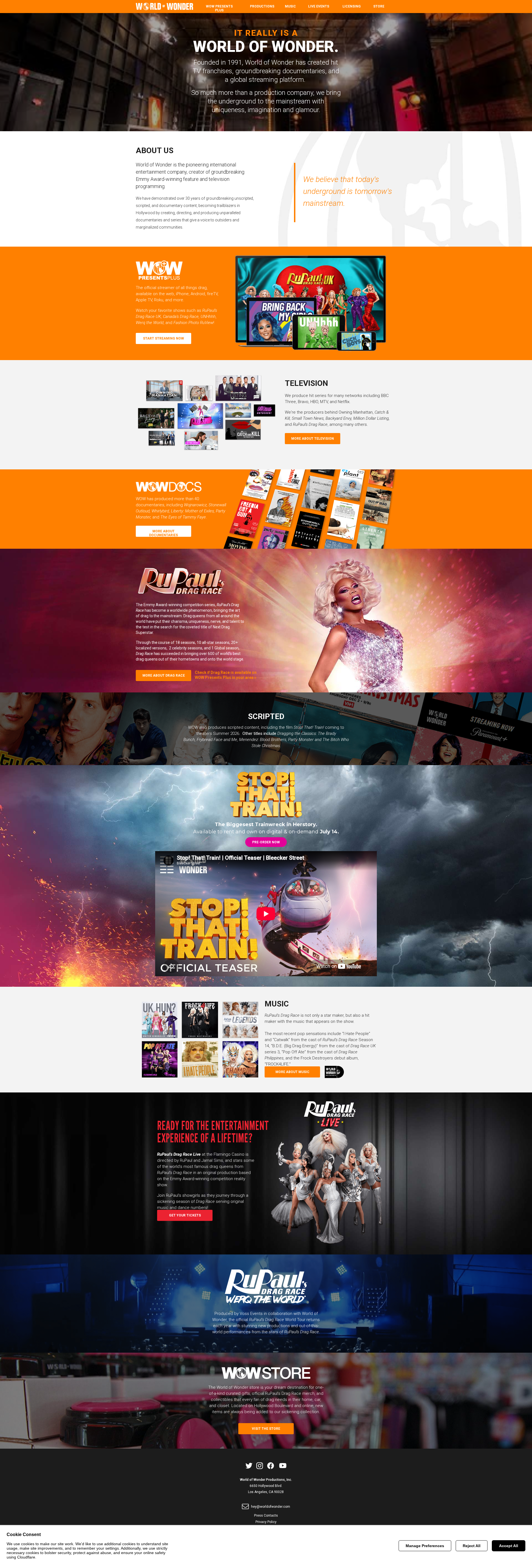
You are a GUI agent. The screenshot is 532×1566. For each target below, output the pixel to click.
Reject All (471, 1546)
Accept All (508, 1546)
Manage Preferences (425, 1546)
